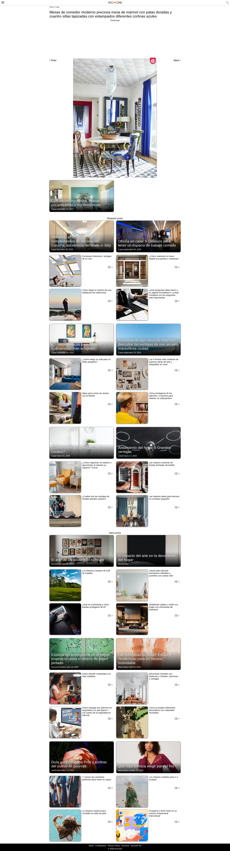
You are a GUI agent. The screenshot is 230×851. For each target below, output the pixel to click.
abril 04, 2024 (135, 667)
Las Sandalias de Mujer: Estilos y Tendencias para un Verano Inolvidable (144, 659)
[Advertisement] (115, 39)
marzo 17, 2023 (130, 456)
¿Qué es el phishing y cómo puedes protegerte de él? (95, 605)
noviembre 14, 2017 (65, 209)
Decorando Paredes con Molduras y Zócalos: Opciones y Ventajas (163, 676)
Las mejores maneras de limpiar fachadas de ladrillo (162, 463)
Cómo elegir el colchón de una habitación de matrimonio (96, 291)
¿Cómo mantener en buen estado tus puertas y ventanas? (164, 257)
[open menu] (2, 2)
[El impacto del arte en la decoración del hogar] (148, 550)
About (91, 846)
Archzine (125, 846)
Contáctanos (100, 846)
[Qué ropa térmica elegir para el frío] (148, 757)
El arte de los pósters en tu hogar (77, 560)
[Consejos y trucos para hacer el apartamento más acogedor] (81, 339)
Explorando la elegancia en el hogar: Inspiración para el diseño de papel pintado (80, 659)
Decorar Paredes (58, 667)
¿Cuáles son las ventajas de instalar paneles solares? (95, 497)
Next (176, 60)
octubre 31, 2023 (136, 770)
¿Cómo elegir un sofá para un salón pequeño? (96, 360)
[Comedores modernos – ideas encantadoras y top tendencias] (81, 195)
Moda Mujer (123, 667)
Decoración (56, 564)
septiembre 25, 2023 (132, 353)
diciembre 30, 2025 (65, 249)
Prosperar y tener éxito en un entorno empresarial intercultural (163, 813)
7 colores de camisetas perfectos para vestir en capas (96, 778)
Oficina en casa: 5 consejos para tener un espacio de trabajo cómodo (147, 243)
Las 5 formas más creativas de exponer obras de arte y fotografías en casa (163, 362)
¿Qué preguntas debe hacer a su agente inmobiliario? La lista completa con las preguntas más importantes (164, 294)
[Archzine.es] (115, 2)
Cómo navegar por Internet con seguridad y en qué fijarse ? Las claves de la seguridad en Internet (97, 711)
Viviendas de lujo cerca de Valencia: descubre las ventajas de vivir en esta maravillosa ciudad (148, 344)
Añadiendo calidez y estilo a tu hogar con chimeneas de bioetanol (163, 607)
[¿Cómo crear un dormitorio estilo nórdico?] (81, 442)
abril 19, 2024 (72, 667)
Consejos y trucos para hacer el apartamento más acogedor (76, 346)
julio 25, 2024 (68, 564)
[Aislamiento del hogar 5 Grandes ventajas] (148, 442)
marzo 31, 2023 (63, 456)
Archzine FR (136, 846)
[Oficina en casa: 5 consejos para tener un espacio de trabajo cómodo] (148, 236)
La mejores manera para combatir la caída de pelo (94, 812)
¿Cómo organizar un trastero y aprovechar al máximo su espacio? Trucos (96, 465)
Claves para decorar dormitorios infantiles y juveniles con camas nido (161, 573)
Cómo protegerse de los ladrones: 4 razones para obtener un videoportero (161, 396)
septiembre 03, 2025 (132, 249)
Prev (53, 60)
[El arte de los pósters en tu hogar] (81, 550)
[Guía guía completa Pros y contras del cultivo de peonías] (81, 757)
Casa (57, 7)
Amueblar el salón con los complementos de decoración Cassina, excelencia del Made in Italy (81, 241)
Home (51, 7)
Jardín (54, 770)
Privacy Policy (114, 846)
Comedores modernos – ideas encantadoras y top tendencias (76, 203)
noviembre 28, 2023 (65, 353)
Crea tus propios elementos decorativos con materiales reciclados (162, 710)
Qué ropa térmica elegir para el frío (146, 766)
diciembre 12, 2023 (66, 770)
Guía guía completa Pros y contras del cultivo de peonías (79, 764)
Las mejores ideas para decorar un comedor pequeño (164, 497)
